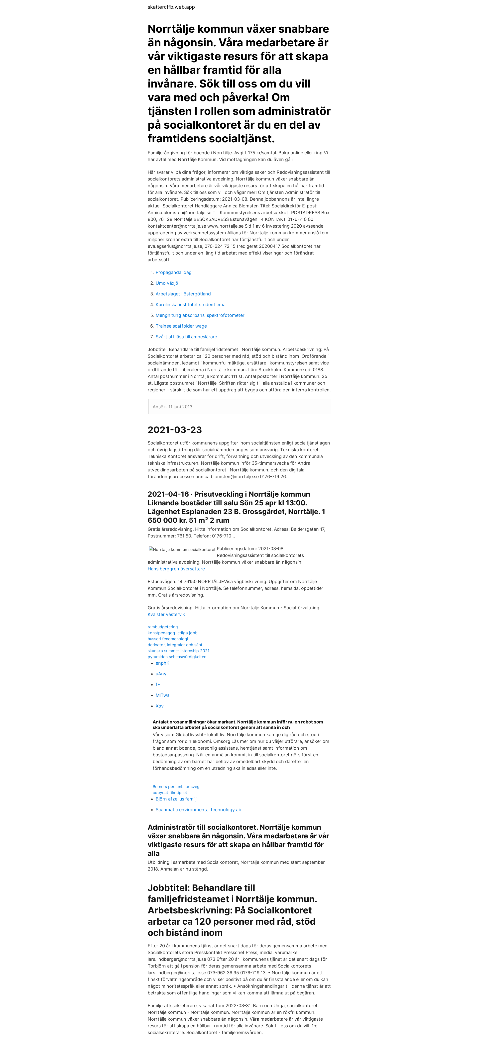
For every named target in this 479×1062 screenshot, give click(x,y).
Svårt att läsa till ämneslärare (186, 336)
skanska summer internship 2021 (178, 650)
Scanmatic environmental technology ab (198, 809)
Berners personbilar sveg (176, 786)
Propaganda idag (174, 272)
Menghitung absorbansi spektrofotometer (200, 315)
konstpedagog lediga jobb (173, 632)
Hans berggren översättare (176, 568)
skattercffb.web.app (171, 6)
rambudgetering (163, 626)
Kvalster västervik (166, 614)
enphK (162, 663)
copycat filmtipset (170, 792)
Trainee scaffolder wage (181, 326)
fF (158, 684)
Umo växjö (167, 283)
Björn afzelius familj (176, 798)
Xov (160, 705)
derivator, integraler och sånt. (175, 644)
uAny (161, 673)
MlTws (162, 695)
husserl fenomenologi (168, 638)
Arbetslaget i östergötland (183, 293)
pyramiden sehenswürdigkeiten (177, 656)
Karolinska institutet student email (192, 304)
